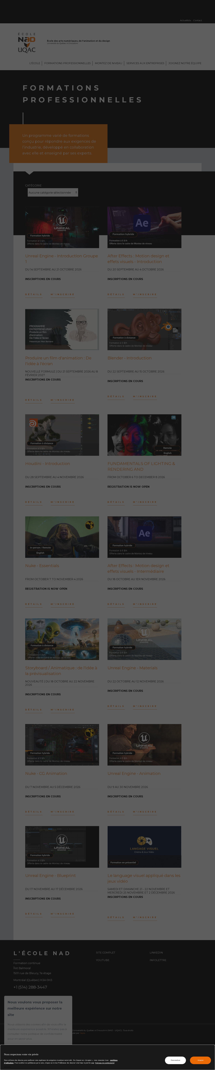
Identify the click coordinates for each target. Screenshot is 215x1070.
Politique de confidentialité (105, 1063)
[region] (107, 1057)
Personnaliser (175, 1060)
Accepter (201, 1060)
